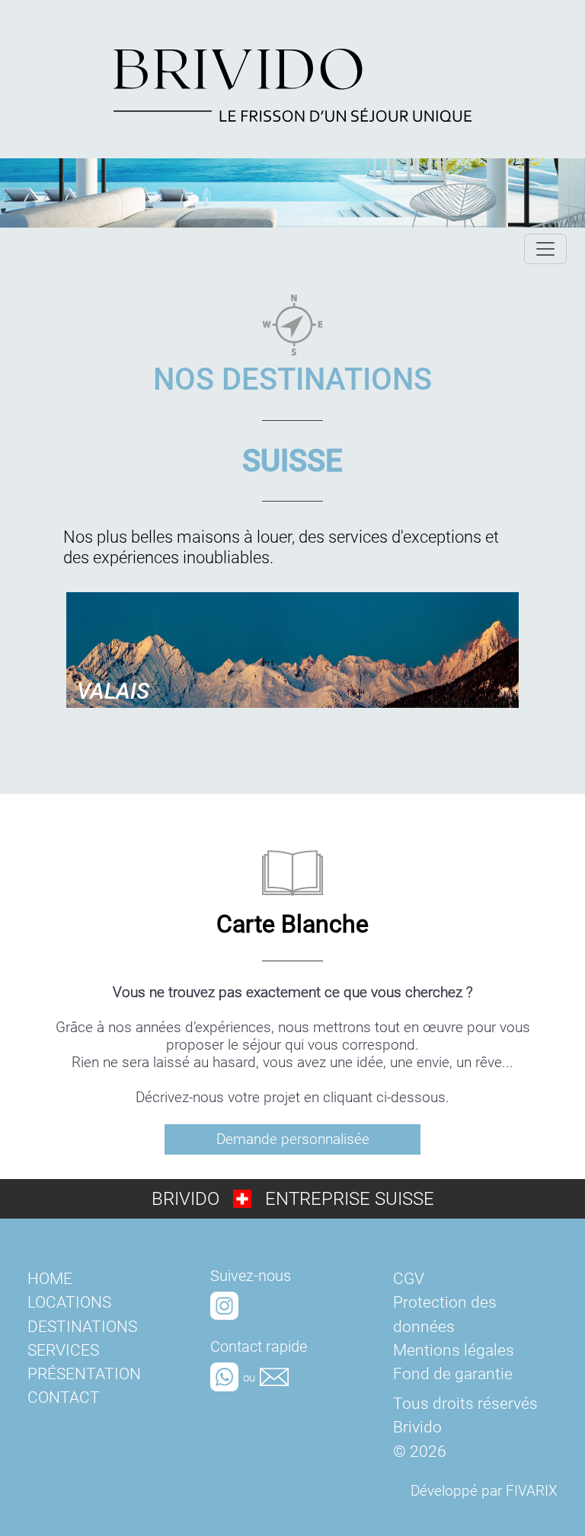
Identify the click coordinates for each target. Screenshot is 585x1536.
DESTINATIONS (82, 1327)
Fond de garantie (453, 1374)
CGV (408, 1279)
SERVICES (63, 1350)
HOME (49, 1279)
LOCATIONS (69, 1302)
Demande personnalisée (292, 1139)
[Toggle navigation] (545, 249)
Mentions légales (453, 1350)
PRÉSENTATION (84, 1374)
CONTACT (63, 1397)
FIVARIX (532, 1490)
